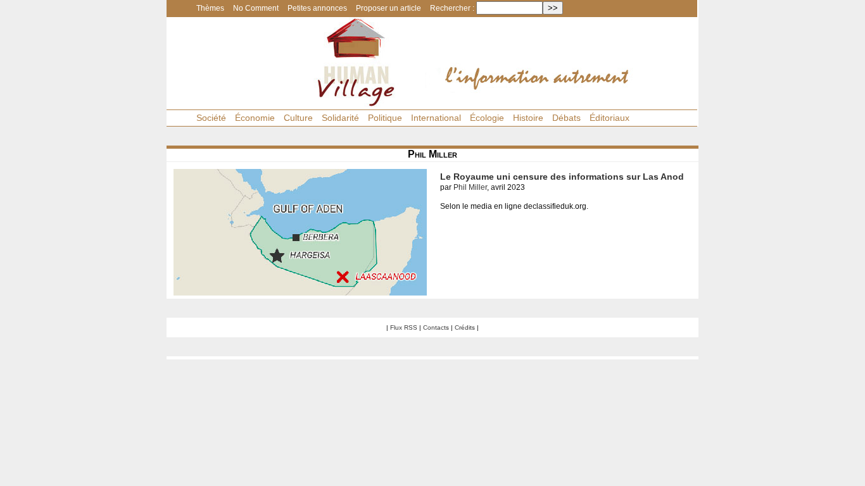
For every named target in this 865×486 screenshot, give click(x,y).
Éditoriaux (609, 118)
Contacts (436, 327)
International (436, 118)
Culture (298, 118)
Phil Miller (470, 187)
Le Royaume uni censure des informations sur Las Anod (562, 176)
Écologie (487, 118)
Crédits (465, 327)
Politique (385, 118)
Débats (566, 118)
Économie (255, 118)
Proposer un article (388, 8)
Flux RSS (403, 327)
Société (211, 118)
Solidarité (340, 118)
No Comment (256, 8)
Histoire (528, 118)
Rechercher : (452, 8)
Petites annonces (317, 8)
